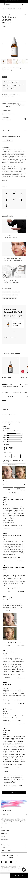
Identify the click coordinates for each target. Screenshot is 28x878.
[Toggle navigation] (2, 4)
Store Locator (4, 839)
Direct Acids (16, 292)
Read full (10, 237)
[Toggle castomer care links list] (25, 844)
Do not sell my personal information (9, 868)
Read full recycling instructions (11, 282)
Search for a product (11, 337)
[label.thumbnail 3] (16, 61)
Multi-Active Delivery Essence (9, 298)
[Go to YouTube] (11, 862)
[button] (25, 130)
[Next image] (25, 43)
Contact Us (4, 827)
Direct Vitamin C (6, 295)
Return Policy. (11, 95)
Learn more (4, 180)
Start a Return (5, 830)
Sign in (3, 836)
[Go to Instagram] (6, 862)
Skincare (4, 8)
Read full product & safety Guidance (13, 260)
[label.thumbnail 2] (9, 61)
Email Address (4, 814)
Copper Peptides (6, 292)
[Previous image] (2, 43)
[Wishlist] (25, 13)
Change (17, 855)
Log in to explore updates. (14, 1)
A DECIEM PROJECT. (5, 870)
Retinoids (15, 295)
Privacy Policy (13, 821)
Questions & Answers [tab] (9, 415)
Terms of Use (20, 821)
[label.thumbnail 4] (22, 61)
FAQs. (18, 94)
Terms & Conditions (5, 867)
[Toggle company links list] (25, 847)
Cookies (19, 868)
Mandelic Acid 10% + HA (8, 377)
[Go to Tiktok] (16, 862)
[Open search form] (16, 4)
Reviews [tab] (5, 409)
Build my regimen (8, 140)
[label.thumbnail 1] (3, 61)
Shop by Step (11, 8)
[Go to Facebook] (1, 862)
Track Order (4, 833)
